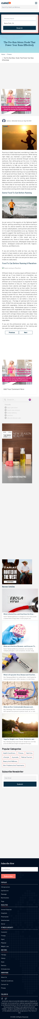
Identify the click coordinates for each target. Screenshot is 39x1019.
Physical (3, 943)
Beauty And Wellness (10, 761)
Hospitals (4, 913)
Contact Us (4, 984)
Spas (2, 962)
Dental (3, 924)
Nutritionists (5, 898)
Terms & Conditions (7, 981)
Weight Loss (5, 946)
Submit (20, 784)
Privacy (3, 988)
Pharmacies (4, 916)
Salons (3, 958)
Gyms (2, 939)
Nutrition (29, 753)
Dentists (3, 965)
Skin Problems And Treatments (13, 765)
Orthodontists (5, 969)
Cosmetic (4, 932)
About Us (4, 977)
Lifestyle (6, 757)
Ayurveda (15, 757)
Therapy (3, 954)
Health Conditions (9, 753)
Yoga (2, 901)
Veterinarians (5, 920)
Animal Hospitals (6, 909)
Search (19, 28)
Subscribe (8, 876)
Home (3, 54)
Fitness (9, 54)
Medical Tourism (26, 757)
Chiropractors (5, 887)
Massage (4, 894)
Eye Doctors (5, 890)
